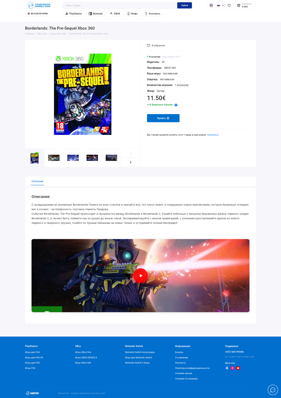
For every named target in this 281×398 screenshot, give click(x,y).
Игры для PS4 (32, 352)
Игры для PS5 (32, 362)
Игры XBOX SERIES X (86, 357)
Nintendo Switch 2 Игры (137, 362)
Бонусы (179, 352)
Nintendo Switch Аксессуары (140, 352)
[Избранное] (229, 5)
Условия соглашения (186, 378)
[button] (130, 162)
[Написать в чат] (273, 390)
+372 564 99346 (234, 351)
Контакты (154, 13)
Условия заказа (183, 373)
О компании (181, 357)
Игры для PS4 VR (34, 357)
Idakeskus (213, 134)
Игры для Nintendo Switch (138, 357)
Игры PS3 (30, 368)
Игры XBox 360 (83, 362)
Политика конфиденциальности (192, 368)
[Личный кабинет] (211, 5)
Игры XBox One (83, 352)
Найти (184, 5)
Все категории (39, 13)
